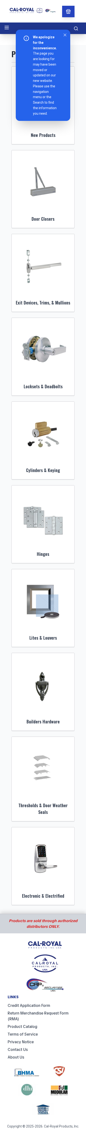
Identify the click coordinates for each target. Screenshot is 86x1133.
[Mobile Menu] (7, 27)
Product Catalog (22, 1026)
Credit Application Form (29, 1005)
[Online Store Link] (68, 11)
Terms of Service (23, 1034)
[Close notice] (65, 35)
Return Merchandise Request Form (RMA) (38, 1016)
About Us (16, 1057)
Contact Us (18, 1049)
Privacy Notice (21, 1041)
